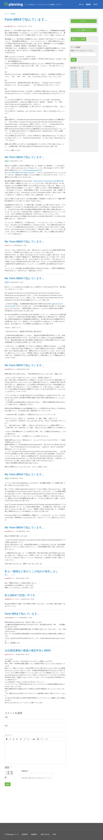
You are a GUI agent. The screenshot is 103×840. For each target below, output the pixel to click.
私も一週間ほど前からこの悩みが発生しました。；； (31, 573)
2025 (84, 71)
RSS (54, 834)
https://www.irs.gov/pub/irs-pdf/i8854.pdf (48, 181)
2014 (72, 83)
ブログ (95, 4)
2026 (72, 71)
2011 (84, 85)
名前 (6, 717)
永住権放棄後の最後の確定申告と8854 (28, 650)
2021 (84, 75)
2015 (84, 81)
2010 (72, 87)
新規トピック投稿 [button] (78, 39)
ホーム (81, 4)
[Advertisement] (35, 804)
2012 (72, 85)
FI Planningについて (12, 834)
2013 (84, 83)
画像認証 (24, 771)
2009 (84, 87)
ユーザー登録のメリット (84, 30)
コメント (8, 735)
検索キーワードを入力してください (82, 50)
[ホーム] (14, 4)
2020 (72, 77)
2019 (84, 77)
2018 (72, 79)
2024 (72, 73)
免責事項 (34, 834)
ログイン (83, 21)
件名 (6, 726)
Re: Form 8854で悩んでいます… (24, 157)
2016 (72, 81)
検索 (73, 60)
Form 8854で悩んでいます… (22, 613)
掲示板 (88, 4)
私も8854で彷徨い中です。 (21, 595)
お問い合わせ (45, 834)
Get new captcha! (5, 777)
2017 (84, 79)
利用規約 (25, 834)
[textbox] (35, 752)
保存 (7, 784)
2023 (84, 73)
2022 (72, 75)
